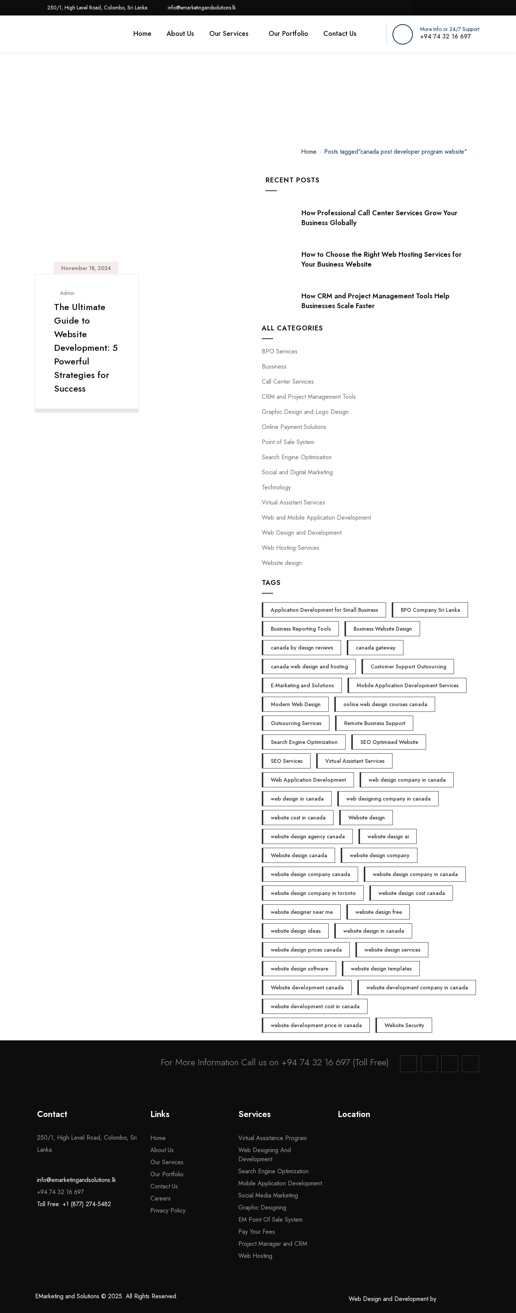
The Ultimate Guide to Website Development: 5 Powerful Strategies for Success (86, 347)
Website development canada (307, 987)
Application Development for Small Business (324, 610)
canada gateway (375, 647)
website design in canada (373, 931)
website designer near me (302, 912)
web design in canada (297, 798)
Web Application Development (308, 780)
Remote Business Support (374, 723)
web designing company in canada (388, 798)
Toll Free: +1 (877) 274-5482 (74, 1203)
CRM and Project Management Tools (309, 396)
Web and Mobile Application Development (316, 517)
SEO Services (287, 761)
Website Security (404, 1025)
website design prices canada (306, 950)
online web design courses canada (385, 704)
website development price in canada (316, 1025)
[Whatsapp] (469, 8)
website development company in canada (417, 987)
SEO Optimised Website (389, 742)
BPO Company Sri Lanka (430, 610)
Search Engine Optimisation (297, 457)
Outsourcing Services (296, 723)
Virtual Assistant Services (293, 502)
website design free (378, 912)
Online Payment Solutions (294, 427)
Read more (82, 403)
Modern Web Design (296, 704)
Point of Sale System (288, 442)
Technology (276, 487)
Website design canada (299, 855)
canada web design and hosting (309, 666)
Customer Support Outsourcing (408, 666)
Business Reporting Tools (301, 629)
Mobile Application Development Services (408, 685)
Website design (282, 563)
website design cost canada (412, 893)
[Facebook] (423, 8)
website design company (379, 855)
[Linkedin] (454, 8)
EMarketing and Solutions (67, 1296)
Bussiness (274, 366)
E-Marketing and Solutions (302, 685)
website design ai (388, 836)
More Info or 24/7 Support (449, 29)
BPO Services (280, 351)
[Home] (69, 34)
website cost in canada (298, 817)
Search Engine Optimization (304, 742)
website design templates (381, 968)
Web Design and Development (301, 532)
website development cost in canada (315, 1006)
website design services (392, 950)
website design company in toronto (313, 893)
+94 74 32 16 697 (315, 1062)
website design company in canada (415, 874)
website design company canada (310, 874)
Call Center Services (288, 381)
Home (309, 151)
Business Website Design (383, 629)
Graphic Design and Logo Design (305, 411)
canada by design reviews (302, 647)
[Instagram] (439, 8)
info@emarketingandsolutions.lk (76, 1179)
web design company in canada (407, 780)
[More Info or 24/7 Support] (402, 34)
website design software (299, 968)
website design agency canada (308, 836)
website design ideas (296, 931)
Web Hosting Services (290, 547)
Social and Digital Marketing (297, 472)
